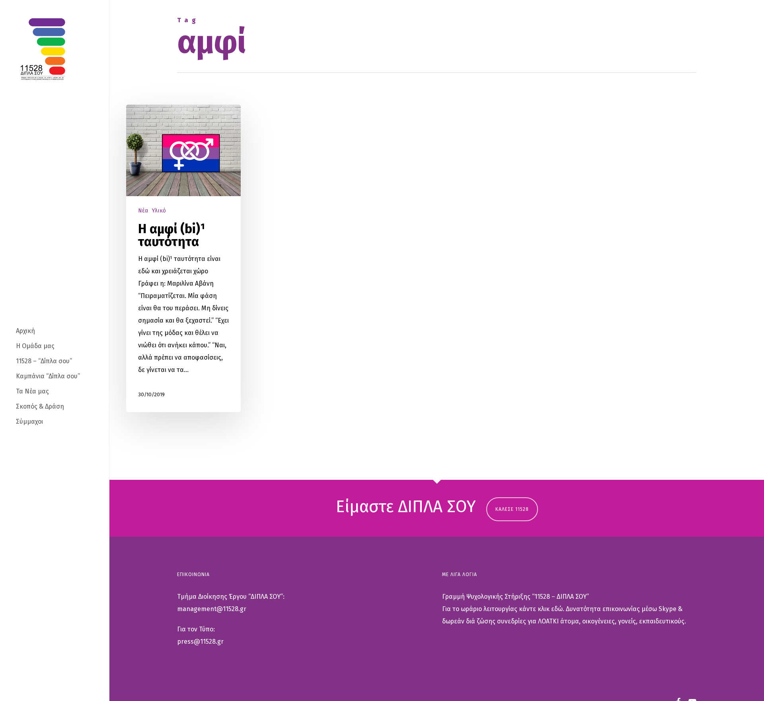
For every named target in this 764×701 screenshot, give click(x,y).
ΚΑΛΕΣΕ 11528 (512, 509)
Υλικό (159, 210)
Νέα (143, 210)
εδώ (557, 609)
